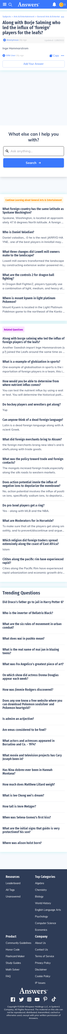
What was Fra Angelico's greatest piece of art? (33, 664)
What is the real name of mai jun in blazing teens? (31, 651)
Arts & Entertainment (24, 16)
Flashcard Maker (15, 956)
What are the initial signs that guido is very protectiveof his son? (31, 830)
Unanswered (13, 896)
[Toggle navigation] (4, 4)
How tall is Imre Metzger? (19, 806)
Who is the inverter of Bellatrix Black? (28, 613)
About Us (40, 943)
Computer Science (45, 923)
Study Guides (13, 963)
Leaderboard (13, 883)
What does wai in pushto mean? (23, 639)
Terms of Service (44, 956)
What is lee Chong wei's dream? (23, 795)
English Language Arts (48, 909)
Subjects (7, 16)
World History (43, 903)
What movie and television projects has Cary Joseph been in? (32, 757)
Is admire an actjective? (18, 719)
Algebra (39, 883)
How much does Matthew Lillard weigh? (29, 784)
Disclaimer (41, 969)
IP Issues (40, 983)
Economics (41, 929)
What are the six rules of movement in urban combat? (32, 626)
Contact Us (41, 949)
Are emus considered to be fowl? (24, 730)
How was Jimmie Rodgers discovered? (28, 690)
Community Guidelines (18, 943)
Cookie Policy (42, 976)
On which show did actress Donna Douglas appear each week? (31, 677)
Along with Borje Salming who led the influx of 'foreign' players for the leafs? (31, 27)
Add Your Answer (33, 63)
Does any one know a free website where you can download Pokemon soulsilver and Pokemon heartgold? (32, 704)
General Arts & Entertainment (51, 16)
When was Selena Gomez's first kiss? (27, 817)
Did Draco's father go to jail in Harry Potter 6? (33, 602)
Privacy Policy (43, 963)
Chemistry (41, 890)
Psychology (41, 916)
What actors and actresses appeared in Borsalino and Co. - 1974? (28, 742)
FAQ (8, 976)
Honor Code (13, 949)
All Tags (10, 890)
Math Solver (12, 969)
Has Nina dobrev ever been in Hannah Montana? (27, 771)
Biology (39, 896)
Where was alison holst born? (22, 843)
